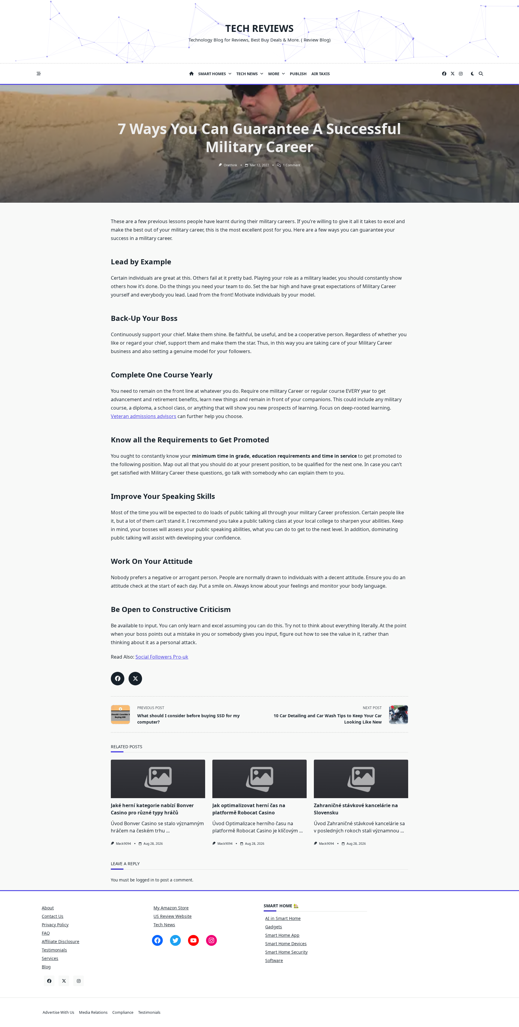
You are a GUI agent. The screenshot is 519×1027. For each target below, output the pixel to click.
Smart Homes (212, 73)
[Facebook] (444, 73)
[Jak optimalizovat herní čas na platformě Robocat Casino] (259, 779)
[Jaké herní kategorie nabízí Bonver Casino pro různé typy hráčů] (158, 779)
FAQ (46, 933)
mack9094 (123, 843)
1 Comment (291, 165)
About (48, 908)
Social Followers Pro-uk (161, 656)
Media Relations (93, 1012)
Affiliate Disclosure (60, 941)
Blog (46, 967)
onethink (230, 165)
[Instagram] (461, 73)
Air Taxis (320, 73)
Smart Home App (282, 935)
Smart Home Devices (286, 943)
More (273, 73)
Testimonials (54, 950)
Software (274, 960)
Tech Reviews (259, 28)
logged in (145, 880)
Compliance (122, 1012)
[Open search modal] (481, 73)
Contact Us (52, 916)
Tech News (247, 73)
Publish (298, 73)
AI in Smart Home (283, 918)
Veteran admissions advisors (143, 416)
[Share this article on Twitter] (135, 678)
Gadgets (273, 927)
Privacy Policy (55, 924)
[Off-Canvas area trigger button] (38, 73)
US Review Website (172, 916)
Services (50, 958)
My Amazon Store (171, 908)
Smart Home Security (286, 952)
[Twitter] (453, 73)
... (168, 830)
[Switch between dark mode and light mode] (472, 73)
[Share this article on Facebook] (117, 678)
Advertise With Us (58, 1012)
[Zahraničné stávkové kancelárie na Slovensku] (361, 779)
